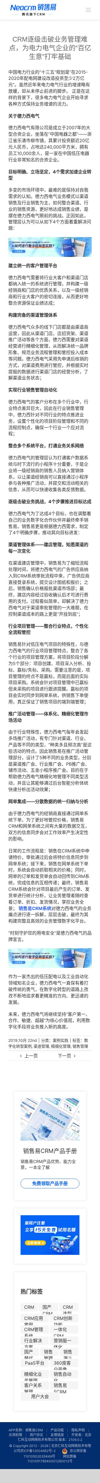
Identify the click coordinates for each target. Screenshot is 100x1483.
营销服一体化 (62, 1341)
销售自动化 (62, 1374)
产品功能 (57, 1430)
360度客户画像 (62, 1363)
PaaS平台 (34, 1363)
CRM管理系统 (33, 1330)
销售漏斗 (67, 1352)
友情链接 (57, 1435)
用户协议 (36, 1435)
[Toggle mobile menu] (89, 10)
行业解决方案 (33, 1341)
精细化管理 (61, 1046)
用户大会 (40, 1396)
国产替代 (28, 1352)
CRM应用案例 (33, 1318)
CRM (29, 1307)
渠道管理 (41, 1046)
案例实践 (60, 1040)
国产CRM (47, 1307)
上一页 (31, 1056)
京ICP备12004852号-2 (38, 1451)
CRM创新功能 (63, 1318)
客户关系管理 (33, 1385)
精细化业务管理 (33, 1374)
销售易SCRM (60, 1385)
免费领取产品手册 (50, 1183)
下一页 (64, 1056)
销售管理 (80, 1046)
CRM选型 (68, 1307)
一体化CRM (60, 1330)
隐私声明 (78, 1430)
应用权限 (15, 1435)
